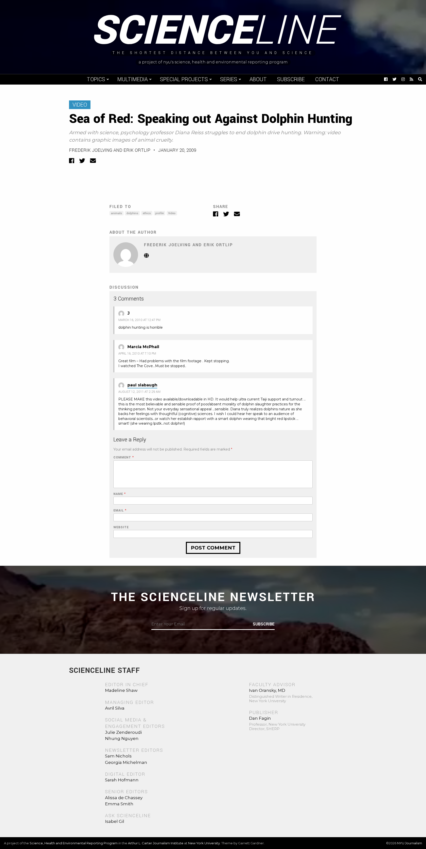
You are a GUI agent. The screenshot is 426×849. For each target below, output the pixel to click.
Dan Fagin (260, 718)
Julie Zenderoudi (123, 732)
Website (121, 527)
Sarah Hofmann (122, 779)
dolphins (132, 213)
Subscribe (291, 79)
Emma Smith (119, 803)
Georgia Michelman (126, 762)
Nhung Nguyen (122, 738)
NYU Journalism (409, 843)
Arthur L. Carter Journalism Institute (155, 843)
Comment (123, 457)
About (258, 79)
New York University (204, 843)
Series (228, 79)
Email (119, 511)
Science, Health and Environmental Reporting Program (74, 843)
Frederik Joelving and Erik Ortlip (109, 150)
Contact (327, 79)
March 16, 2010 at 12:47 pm (139, 320)
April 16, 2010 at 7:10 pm (137, 353)
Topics (96, 79)
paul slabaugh (142, 385)
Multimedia (132, 79)
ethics (147, 213)
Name (119, 494)
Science (213, 31)
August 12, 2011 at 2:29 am (139, 392)
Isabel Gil (114, 821)
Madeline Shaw (121, 690)
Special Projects (184, 79)
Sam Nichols (118, 756)
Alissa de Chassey (123, 797)
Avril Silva (114, 708)
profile (159, 213)
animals (116, 213)
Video (79, 105)
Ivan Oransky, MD (267, 690)
